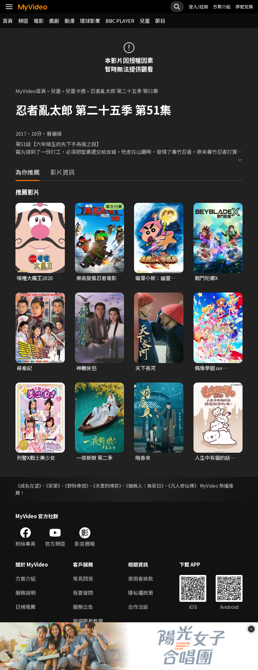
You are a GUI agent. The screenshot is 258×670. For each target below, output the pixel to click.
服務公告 (83, 606)
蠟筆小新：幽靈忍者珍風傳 (155, 278)
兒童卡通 (76, 90)
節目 (160, 20)
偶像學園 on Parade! (208, 368)
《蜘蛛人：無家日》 (145, 485)
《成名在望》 (28, 485)
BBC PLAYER (119, 20)
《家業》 (53, 485)
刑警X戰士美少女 (36, 457)
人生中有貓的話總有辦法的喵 (215, 457)
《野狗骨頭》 (76, 485)
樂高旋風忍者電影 (96, 277)
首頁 (8, 20)
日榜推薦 (25, 606)
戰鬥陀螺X (206, 277)
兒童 (145, 20)
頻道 (23, 20)
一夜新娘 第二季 (94, 457)
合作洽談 (138, 606)
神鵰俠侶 (86, 367)
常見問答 (83, 578)
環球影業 (90, 20)
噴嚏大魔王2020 (35, 277)
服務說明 (25, 592)
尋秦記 (24, 367)
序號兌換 (244, 6)
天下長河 (145, 367)
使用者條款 (140, 578)
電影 (39, 20)
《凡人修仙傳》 (183, 485)
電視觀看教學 (88, 620)
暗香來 (142, 457)
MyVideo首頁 (30, 90)
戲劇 (54, 20)
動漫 (69, 20)
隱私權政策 (140, 592)
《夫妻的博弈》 (107, 485)
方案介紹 (221, 6)
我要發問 (83, 592)
